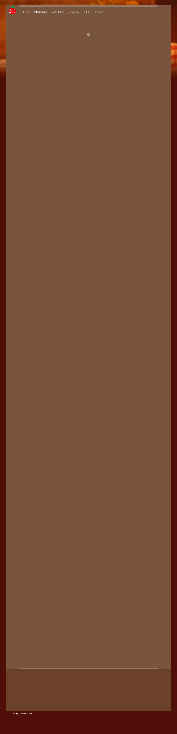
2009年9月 (132, 327)
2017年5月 (132, 113)
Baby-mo (140, 436)
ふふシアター (156, 525)
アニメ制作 (160, 536)
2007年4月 (132, 389)
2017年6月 (132, 110)
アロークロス (156, 539)
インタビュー (143, 545)
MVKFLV (131, 459)
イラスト (131, 545)
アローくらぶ (142, 539)
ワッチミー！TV (158, 613)
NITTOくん (154, 462)
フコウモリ (140, 590)
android (161, 433)
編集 (139, 653)
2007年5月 (132, 387)
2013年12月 (133, 187)
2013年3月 (132, 213)
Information (40, 12)
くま (129, 499)
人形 (156, 616)
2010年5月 (132, 310)
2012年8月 (132, 233)
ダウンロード (151, 570)
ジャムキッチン (146, 567)
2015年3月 (132, 153)
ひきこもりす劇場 (136, 522)
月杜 (153, 636)
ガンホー (153, 547)
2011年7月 (132, 270)
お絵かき (137, 493)
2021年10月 (133, 73)
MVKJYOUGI (143, 459)
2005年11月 (133, 418)
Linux (129, 456)
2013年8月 (132, 199)
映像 (158, 633)
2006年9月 (132, 401)
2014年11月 (133, 164)
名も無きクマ (159, 621)
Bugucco (156, 436)
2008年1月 (132, 364)
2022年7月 (132, 59)
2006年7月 (132, 407)
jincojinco (73, 12)
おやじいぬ (138, 490)
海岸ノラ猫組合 (142, 641)
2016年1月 (132, 127)
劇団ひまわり (145, 621)
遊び (139, 661)
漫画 (153, 644)
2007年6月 (132, 384)
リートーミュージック (138, 613)
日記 (143, 633)
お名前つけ (158, 490)
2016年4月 (132, 119)
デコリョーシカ (151, 573)
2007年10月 (133, 372)
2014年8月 (132, 167)
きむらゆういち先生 (154, 496)
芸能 (148, 656)
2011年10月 (133, 261)
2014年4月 (132, 176)
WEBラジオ (159, 470)
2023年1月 (132, 53)
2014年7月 (132, 170)
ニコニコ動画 (141, 579)
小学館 (134, 627)
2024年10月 (133, 39)
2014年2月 (132, 181)
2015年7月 (132, 144)
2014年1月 (132, 184)
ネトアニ (147, 582)
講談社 (130, 658)
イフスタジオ (133, 542)
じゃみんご (144, 505)
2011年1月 (132, 287)
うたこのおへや (150, 482)
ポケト (138, 602)
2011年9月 (132, 264)
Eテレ (159, 439)
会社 (135, 619)
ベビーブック (134, 599)
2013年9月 (132, 196)
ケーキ (146, 556)
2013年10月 (133, 193)
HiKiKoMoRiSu (152, 445)
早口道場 (151, 633)
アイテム (149, 533)
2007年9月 (132, 375)
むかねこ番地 (151, 530)
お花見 (146, 493)
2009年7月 (132, 332)
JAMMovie (132, 453)
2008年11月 (133, 350)
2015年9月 (132, 139)
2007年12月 (133, 367)
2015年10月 (133, 136)
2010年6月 (132, 307)
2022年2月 (132, 68)
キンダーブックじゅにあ (146, 550)
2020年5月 (132, 90)
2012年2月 (132, 250)
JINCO (142, 453)
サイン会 (144, 562)
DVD (153, 439)
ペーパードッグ (149, 599)
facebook (131, 442)
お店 (129, 493)
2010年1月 (132, 321)
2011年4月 (132, 278)
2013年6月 (132, 204)
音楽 (164, 661)
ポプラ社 (147, 602)
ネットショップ (134, 582)
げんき (163, 499)
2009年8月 (132, 330)
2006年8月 (132, 404)
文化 (145, 630)
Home (26, 12)
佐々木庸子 (144, 619)
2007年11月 (133, 369)
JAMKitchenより (153, 451)
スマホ (130, 570)
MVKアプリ (156, 459)
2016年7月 (132, 116)
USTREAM (141, 470)
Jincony (150, 453)
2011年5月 (132, 275)
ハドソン (141, 584)
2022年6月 (132, 62)
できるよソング (140, 513)
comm (139, 439)
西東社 (160, 656)
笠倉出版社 (146, 650)
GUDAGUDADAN (135, 445)
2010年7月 (132, 304)
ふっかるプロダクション (146, 524)
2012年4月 (132, 244)
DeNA (146, 439)
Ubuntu (130, 470)
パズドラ (135, 587)
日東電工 (135, 633)
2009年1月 (132, 344)
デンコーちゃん (150, 576)
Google (147, 442)
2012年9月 (132, 230)
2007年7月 (132, 381)
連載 (133, 661)
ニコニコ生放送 (156, 579)
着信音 (158, 647)
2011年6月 (132, 273)
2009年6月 (132, 335)
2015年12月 (133, 130)
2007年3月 (132, 392)
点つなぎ (160, 644)
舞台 (161, 653)
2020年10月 (133, 87)
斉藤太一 (153, 630)
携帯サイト (157, 627)
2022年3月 (132, 65)
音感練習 (156, 661)
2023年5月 (132, 48)
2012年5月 (132, 241)
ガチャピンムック (139, 547)
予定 (150, 616)
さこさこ (142, 502)
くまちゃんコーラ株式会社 (145, 499)
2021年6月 (132, 82)
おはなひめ (154, 488)
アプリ (131, 539)
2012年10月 (133, 227)
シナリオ (139, 564)
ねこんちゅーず (140, 516)
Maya (136, 456)
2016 (129, 433)
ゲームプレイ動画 (157, 559)
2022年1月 (132, 70)
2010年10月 (133, 295)
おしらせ (157, 485)
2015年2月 (132, 156)
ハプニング (152, 584)
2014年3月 (132, 179)
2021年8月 (132, 79)
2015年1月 (132, 159)
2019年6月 (132, 102)
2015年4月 (132, 150)
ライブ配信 (136, 610)
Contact (98, 12)
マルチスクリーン (135, 604)
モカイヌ (137, 607)
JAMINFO (15, 43)
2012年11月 (133, 224)
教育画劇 (131, 630)
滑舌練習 (139, 644)
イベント (160, 542)
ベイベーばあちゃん (156, 596)
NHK (145, 462)
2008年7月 (132, 352)
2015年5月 (132, 147)
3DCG (136, 433)
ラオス (146, 610)
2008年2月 (132, 361)
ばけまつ (147, 519)
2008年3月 (132, 358)
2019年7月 (132, 99)
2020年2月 (132, 93)
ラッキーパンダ (158, 610)
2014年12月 (133, 162)
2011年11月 (133, 258)
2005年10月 (133, 421)
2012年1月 (132, 253)
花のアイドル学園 (135, 656)
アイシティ (138, 533)
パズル (144, 587)
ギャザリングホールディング (146, 552)
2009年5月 (132, 338)
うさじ (138, 482)
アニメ (130, 29)
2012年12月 (133, 221)
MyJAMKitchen (134, 462)
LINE (162, 453)
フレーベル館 (141, 593)
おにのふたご (141, 488)
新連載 (161, 630)
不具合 (131, 616)
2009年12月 (133, 324)
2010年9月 (132, 298)
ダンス (162, 570)
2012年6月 (132, 238)
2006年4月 (132, 412)
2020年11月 (133, 85)
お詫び (154, 493)
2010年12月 (21, 135)
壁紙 (130, 624)
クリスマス (155, 553)
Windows (142, 473)
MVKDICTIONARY (149, 456)
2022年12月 (133, 56)
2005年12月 (133, 415)
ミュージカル (152, 604)
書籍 (147, 636)
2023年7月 (132, 45)
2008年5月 (132, 355)
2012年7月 (132, 236)
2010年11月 (133, 293)
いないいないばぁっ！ (147, 476)
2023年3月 (132, 50)
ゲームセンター (140, 559)
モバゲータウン (150, 607)
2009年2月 (132, 341)
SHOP (86, 12)
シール (134, 567)
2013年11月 (133, 190)
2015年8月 (132, 142)
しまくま (152, 502)
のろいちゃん (155, 516)
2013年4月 (132, 210)
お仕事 (148, 490)
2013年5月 (132, 207)
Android (131, 436)
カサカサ (155, 545)
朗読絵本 (160, 636)
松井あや (131, 639)
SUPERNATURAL (135, 468)
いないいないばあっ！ (152, 479)
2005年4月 (132, 429)
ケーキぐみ (156, 556)
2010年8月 (132, 301)
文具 (139, 630)
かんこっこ (138, 496)
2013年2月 (132, 216)
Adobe (144, 433)
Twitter (157, 468)
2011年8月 (132, 267)
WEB (150, 470)
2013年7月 (132, 201)
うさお (130, 482)
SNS (148, 465)
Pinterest (131, 465)
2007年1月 (132, 395)
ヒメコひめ (154, 587)
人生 (162, 616)
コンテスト (133, 562)
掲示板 (142, 627)
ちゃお (158, 510)
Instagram (143, 448)
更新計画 (139, 636)
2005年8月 (132, 424)
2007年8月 (132, 378)
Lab (157, 453)
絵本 (155, 650)
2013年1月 (132, 219)
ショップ (149, 564)
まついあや (138, 530)
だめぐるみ (148, 510)
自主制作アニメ (150, 653)
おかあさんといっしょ (141, 485)
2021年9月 (132, 76)
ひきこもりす (159, 519)
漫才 (147, 644)
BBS (148, 436)
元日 (158, 619)
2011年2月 (21, 137)
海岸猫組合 (156, 641)
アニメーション (146, 536)
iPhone (153, 448)
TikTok (149, 468)
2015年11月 (133, 133)
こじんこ (132, 502)
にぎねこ (153, 513)
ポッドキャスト (134, 32)
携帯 (149, 627)
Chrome (131, 439)
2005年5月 (132, 426)
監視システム (147, 647)
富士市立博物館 (147, 624)
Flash (140, 442)
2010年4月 (132, 313)
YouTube (152, 473)
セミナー (139, 570)
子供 (136, 624)
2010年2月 (132, 318)
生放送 (130, 647)
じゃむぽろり (141, 508)
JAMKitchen (58, 12)
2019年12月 (133, 96)
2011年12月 (133, 256)
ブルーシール (155, 593)
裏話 (153, 656)
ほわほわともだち (145, 527)
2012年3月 (132, 247)
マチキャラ (158, 602)
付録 (129, 619)
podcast (140, 465)
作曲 (153, 619)
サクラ (153, 562)
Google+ (156, 442)
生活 (137, 647)
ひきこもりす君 (154, 522)
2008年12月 (133, 347)
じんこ (130, 35)
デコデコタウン (135, 573)
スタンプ (159, 567)
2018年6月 (132, 107)
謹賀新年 (139, 658)
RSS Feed (132, 24)
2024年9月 (132, 42)
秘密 (137, 650)
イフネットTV (147, 542)
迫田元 (148, 658)
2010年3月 (132, 315)
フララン (151, 590)
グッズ (138, 556)
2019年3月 (132, 105)
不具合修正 (141, 616)
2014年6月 (132, 173)
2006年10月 (133, 398)
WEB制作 (131, 473)
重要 (144, 661)
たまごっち (136, 510)
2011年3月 (132, 281)
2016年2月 (132, 125)
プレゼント (140, 596)
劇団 (135, 621)
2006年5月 (132, 409)
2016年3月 (132, 122)
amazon (152, 433)
